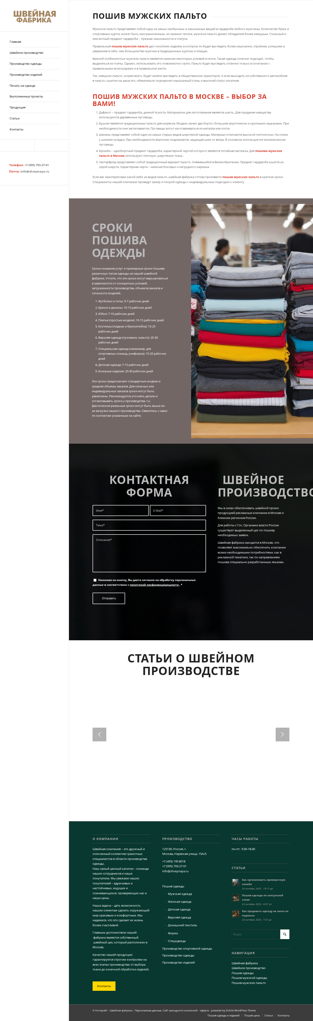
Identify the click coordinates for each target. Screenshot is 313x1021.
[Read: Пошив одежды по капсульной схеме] (236, 898)
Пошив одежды (173, 886)
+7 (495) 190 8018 (173, 861)
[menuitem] (34, 41)
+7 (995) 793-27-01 (37, 165)
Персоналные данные (148, 1010)
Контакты (104, 986)
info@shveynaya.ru (34, 171)
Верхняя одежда (179, 917)
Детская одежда (179, 909)
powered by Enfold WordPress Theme (233, 1010)
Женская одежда (179, 901)
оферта (204, 1010)
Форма (173, 933)
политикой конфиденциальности (154, 585)
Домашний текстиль (182, 925)
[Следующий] (282, 734)
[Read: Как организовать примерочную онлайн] (236, 882)
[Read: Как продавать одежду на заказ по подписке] (236, 914)
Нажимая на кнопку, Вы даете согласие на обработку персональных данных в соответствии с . (144, 582)
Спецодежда (177, 941)
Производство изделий (178, 962)
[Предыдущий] (99, 734)
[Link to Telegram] (17, 145)
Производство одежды (178, 955)
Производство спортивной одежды (187, 948)
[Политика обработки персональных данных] (34, 15)
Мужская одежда (180, 894)
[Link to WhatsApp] (51, 145)
